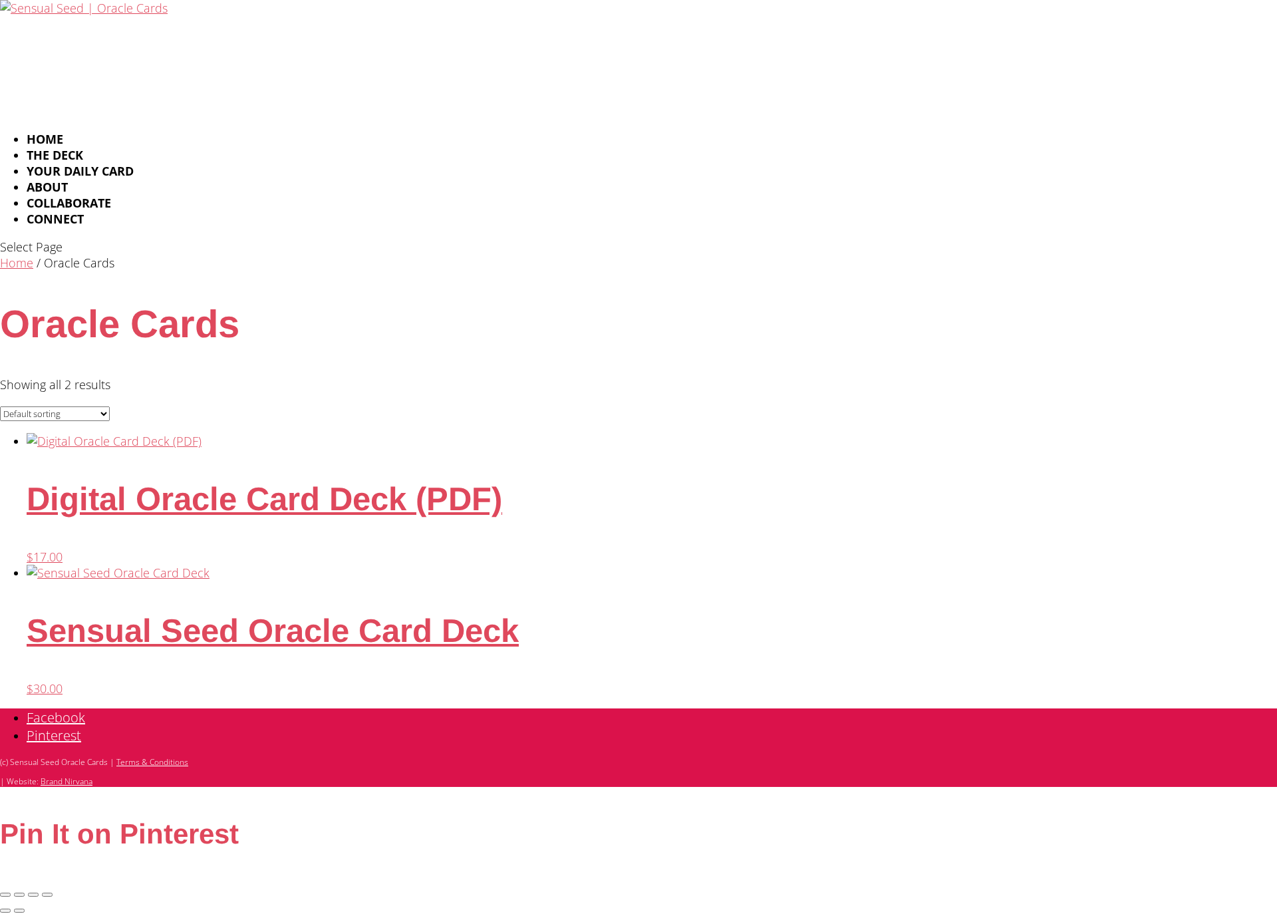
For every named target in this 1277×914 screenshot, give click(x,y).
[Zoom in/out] (5, 895)
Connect (55, 219)
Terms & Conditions (152, 762)
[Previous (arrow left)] (5, 911)
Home (16, 263)
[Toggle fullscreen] (19, 895)
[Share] (33, 895)
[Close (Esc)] (47, 895)
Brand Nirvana (66, 781)
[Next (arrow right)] (19, 911)
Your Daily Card (80, 171)
